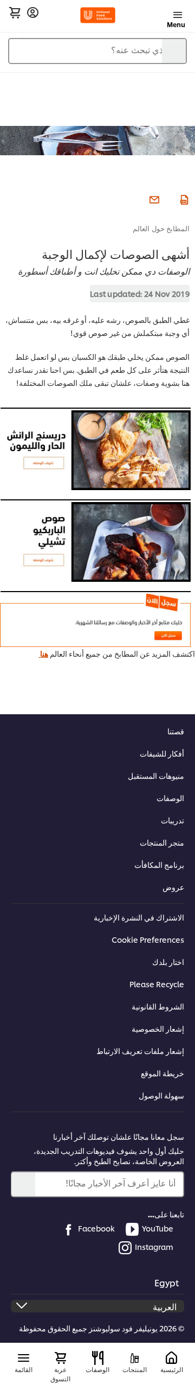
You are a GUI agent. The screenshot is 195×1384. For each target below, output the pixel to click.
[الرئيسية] (171, 1358)
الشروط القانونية (158, 1006)
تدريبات (172, 820)
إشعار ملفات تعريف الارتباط (140, 1050)
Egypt (166, 1282)
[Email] (153, 198)
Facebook (96, 1228)
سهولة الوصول (161, 1095)
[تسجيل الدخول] (33, 13)
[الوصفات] (97, 1358)
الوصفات (170, 797)
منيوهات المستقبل (156, 775)
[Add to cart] (14, 12)
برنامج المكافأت (159, 864)
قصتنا (175, 731)
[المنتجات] (134, 1358)
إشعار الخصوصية (158, 1028)
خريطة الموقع (162, 1073)
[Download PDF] (183, 198)
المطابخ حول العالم (161, 228)
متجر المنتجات (162, 842)
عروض (173, 886)
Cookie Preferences (148, 939)
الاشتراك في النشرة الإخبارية (139, 917)
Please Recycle (156, 984)
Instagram (154, 1246)
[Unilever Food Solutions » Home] (98, 15)
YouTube (157, 1228)
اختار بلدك (168, 961)
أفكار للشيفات (162, 753)
